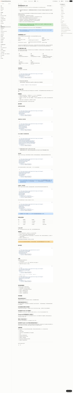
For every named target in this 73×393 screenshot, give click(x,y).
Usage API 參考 (32, 101)
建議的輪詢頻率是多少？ (64, 25)
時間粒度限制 (63, 13)
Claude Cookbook (21, 286)
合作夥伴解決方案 (63, 5)
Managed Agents (30, 1)
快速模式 (31, 186)
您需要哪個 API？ (39, 27)
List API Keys (32, 148)
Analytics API (21, 332)
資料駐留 (38, 97)
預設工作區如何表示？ (64, 31)
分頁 (61, 19)
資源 (38, 1)
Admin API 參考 (21, 331)
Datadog (32, 55)
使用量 (52, 13)
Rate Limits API (21, 338)
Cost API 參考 (32, 239)
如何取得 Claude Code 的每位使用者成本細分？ (66, 34)
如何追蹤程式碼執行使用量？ (65, 27)
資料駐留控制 (38, 154)
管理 (35, 1)
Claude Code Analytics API (24, 324)
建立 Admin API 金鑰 (48, 24)
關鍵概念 (62, 10)
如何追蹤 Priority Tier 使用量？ (65, 28)
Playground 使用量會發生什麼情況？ (66, 30)
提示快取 (26, 20)
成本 (19, 14)
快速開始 (62, 7)
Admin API (20, 330)
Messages (25, 1)
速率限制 (20, 20)
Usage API (30, 325)
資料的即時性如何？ (63, 24)
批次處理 (20, 336)
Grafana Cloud (45, 55)
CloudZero (20, 55)
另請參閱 (62, 35)
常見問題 (62, 22)
